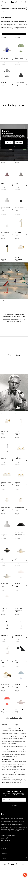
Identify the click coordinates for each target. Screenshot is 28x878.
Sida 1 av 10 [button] (13, 717)
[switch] (14, 848)
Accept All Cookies (19, 142)
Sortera (20, 34)
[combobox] (14, 717)
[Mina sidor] (5, 2)
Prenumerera (14, 805)
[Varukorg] (25, 2)
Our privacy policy (10, 138)
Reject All (9, 142)
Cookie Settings (12, 146)
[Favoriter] (22, 2)
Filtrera (7, 34)
